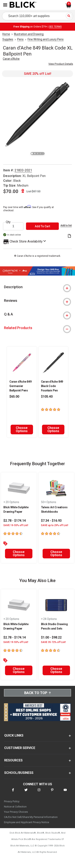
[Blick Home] (23, 5)
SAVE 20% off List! (37, 74)
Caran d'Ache (11, 58)
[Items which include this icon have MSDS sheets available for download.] (69, 236)
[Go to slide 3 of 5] (37, 153)
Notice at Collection (15, 806)
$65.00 (14, 396)
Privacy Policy (11, 801)
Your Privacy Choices (16, 811)
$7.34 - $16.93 (51, 520)
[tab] (37, 287)
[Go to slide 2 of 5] (34, 153)
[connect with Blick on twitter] (26, 792)
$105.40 (47, 396)
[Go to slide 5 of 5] (43, 153)
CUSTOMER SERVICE (19, 748)
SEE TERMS (55, 26)
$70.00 (10, 191)
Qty (8, 222)
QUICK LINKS (13, 735)
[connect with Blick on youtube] (65, 792)
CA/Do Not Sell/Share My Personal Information (31, 817)
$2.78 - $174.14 (14, 520)
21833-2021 (23, 170)
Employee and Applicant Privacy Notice (26, 822)
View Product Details (60, 63)
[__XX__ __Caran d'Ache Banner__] (37, 274)
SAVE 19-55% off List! (15, 525)
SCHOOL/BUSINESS (18, 773)
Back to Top (35, 693)
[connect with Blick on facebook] (13, 792)
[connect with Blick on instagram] (39, 792)
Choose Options (22, 429)
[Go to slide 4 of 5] (40, 153)
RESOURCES (13, 760)
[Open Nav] (5, 4)
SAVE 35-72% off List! (53, 642)
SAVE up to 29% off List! (54, 525)
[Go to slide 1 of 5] (32, 153)
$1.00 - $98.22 (51, 637)
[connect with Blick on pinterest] (52, 792)
